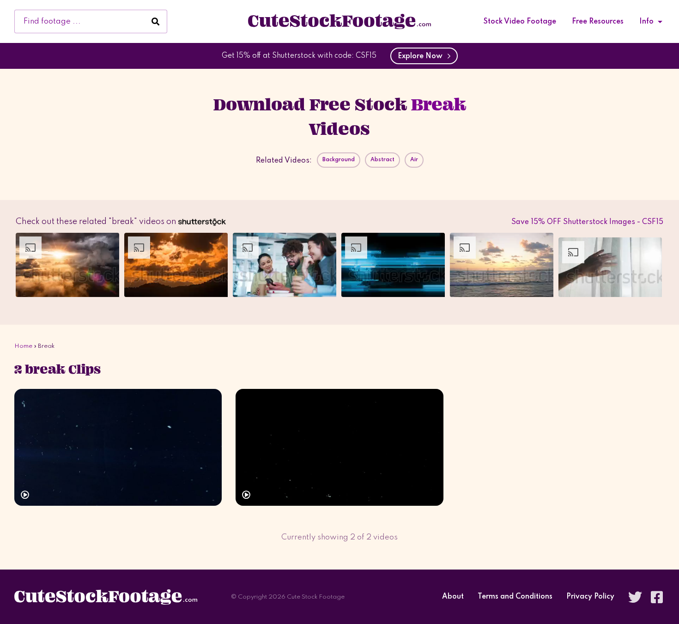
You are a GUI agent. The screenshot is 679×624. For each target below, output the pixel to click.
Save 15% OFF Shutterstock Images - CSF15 (587, 222)
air (414, 160)
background (338, 160)
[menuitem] (520, 21)
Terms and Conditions (515, 597)
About (453, 597)
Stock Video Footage (520, 21)
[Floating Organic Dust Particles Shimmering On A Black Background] (339, 447)
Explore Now (422, 56)
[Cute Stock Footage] (339, 21)
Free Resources (598, 21)
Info (646, 21)
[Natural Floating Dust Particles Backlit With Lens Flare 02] (118, 447)
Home (23, 346)
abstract (382, 160)
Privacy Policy (590, 597)
